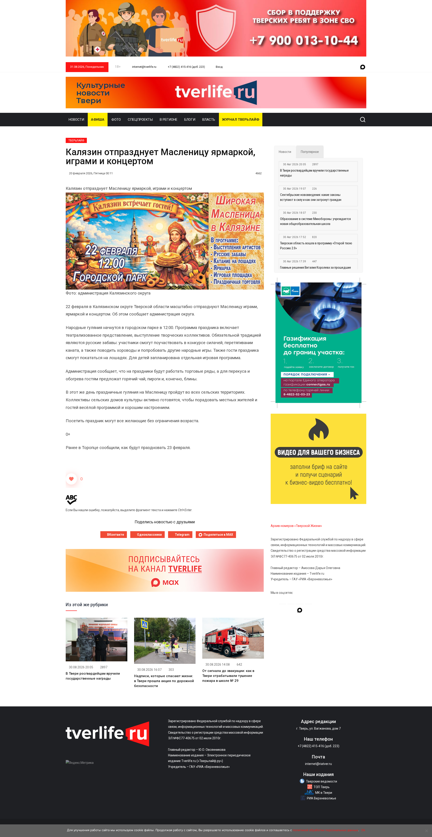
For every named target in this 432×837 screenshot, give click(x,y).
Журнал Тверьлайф (240, 120)
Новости (76, 120)
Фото (116, 120)
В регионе (168, 120)
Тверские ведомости (321, 781)
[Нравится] (71, 479)
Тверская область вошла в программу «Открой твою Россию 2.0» (316, 245)
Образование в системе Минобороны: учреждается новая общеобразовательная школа (315, 221)
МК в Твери (323, 792)
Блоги (189, 120)
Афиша (97, 120)
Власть (208, 120)
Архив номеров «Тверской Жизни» (296, 526)
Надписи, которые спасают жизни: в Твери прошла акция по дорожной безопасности (164, 681)
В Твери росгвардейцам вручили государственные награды (314, 172)
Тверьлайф (76, 140)
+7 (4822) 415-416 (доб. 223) (186, 66)
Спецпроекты (140, 120)
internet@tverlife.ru (143, 66)
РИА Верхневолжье (321, 798)
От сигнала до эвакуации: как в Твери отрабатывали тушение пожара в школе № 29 (228, 676)
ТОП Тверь (322, 787)
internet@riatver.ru (318, 764)
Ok (363, 830)
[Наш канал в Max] (362, 67)
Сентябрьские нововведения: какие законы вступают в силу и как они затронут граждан (310, 197)
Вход (219, 66)
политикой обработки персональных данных (325, 830)
